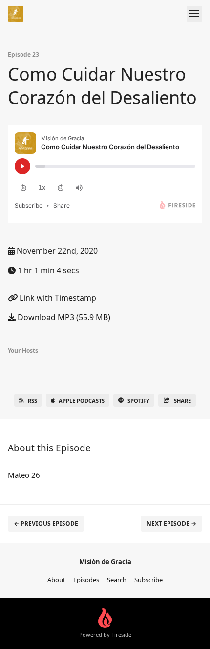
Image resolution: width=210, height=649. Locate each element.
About (56, 579)
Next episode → (171, 523)
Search (116, 579)
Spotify (138, 400)
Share (182, 400)
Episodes (86, 579)
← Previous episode (46, 523)
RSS (32, 400)
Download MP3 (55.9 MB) (63, 317)
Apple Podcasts (82, 400)
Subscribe (148, 579)
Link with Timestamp (57, 297)
